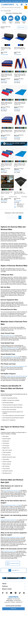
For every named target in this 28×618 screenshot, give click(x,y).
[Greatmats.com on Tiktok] (20, 593)
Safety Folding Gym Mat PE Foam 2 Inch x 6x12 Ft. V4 (19, 165)
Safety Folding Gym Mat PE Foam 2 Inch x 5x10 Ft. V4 (6, 165)
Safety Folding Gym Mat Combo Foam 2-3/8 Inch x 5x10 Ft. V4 (6, 103)
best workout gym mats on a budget (12, 505)
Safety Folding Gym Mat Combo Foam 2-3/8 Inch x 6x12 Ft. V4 (19, 103)
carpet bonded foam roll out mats (11, 356)
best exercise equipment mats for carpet (13, 537)
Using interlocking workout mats (9, 520)
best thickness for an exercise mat (11, 490)
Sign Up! (13, 608)
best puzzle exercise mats (9, 551)
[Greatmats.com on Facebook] (2, 593)
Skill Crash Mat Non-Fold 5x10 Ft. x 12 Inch (6, 192)
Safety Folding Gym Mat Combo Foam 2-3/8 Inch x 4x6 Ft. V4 (6, 75)
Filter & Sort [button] (21, 27)
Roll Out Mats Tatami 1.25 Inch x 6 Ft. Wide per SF (6, 49)
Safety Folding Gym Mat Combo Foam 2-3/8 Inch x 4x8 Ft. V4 (19, 75)
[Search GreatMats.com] (25, 7)
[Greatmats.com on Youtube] (11, 593)
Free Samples (15, 1)
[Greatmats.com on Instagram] (6, 593)
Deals (20, 1)
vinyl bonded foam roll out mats (10, 348)
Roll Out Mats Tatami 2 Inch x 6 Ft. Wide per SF (19, 48)
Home (2, 10)
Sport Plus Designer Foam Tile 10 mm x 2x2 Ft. (19, 193)
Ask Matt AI (15, 570)
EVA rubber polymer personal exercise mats (16, 376)
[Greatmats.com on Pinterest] (15, 593)
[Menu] (2, 4)
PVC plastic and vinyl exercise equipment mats (15, 366)
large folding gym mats (8, 335)
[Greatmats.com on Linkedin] (24, 593)
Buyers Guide (8, 1)
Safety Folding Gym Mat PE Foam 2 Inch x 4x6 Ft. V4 (6, 131)
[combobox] (14, 7)
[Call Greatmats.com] (17, 4)
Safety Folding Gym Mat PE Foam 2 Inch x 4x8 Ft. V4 (20, 131)
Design (2, 1)
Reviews (25, 1)
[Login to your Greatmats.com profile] (21, 4)
